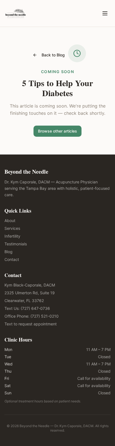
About (9, 220)
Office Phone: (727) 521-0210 (31, 316)
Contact (11, 259)
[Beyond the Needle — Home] (15, 13)
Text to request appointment (30, 324)
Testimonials (15, 243)
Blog (8, 251)
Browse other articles (57, 131)
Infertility (12, 236)
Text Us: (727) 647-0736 (27, 308)
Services (12, 228)
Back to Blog (53, 55)
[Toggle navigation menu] (105, 13)
